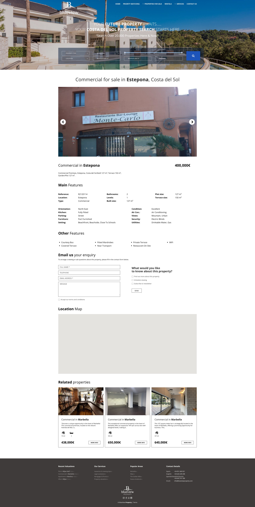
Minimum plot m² (133, 58)
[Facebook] (126, 498)
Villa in (64, 479)
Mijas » (132, 474)
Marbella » (133, 471)
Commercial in (75, 419)
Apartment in (67, 477)
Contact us (192, 4)
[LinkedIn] (131, 498)
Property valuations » (101, 479)
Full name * (65, 267)
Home (117, 4)
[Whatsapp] (129, 498)
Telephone (64, 273)
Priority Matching (131, 4)
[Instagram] (124, 498)
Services (180, 4)
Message (63, 284)
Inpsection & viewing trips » (103, 471)
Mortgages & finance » (101, 477)
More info (94, 442)
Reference (162, 58)
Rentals (168, 4)
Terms (135, 502)
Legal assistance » (100, 474)
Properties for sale (153, 4)
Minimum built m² (103, 58)
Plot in (66, 471)
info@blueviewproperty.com (183, 481)
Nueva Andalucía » (136, 479)
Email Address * (66, 278)
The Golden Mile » (136, 477)
